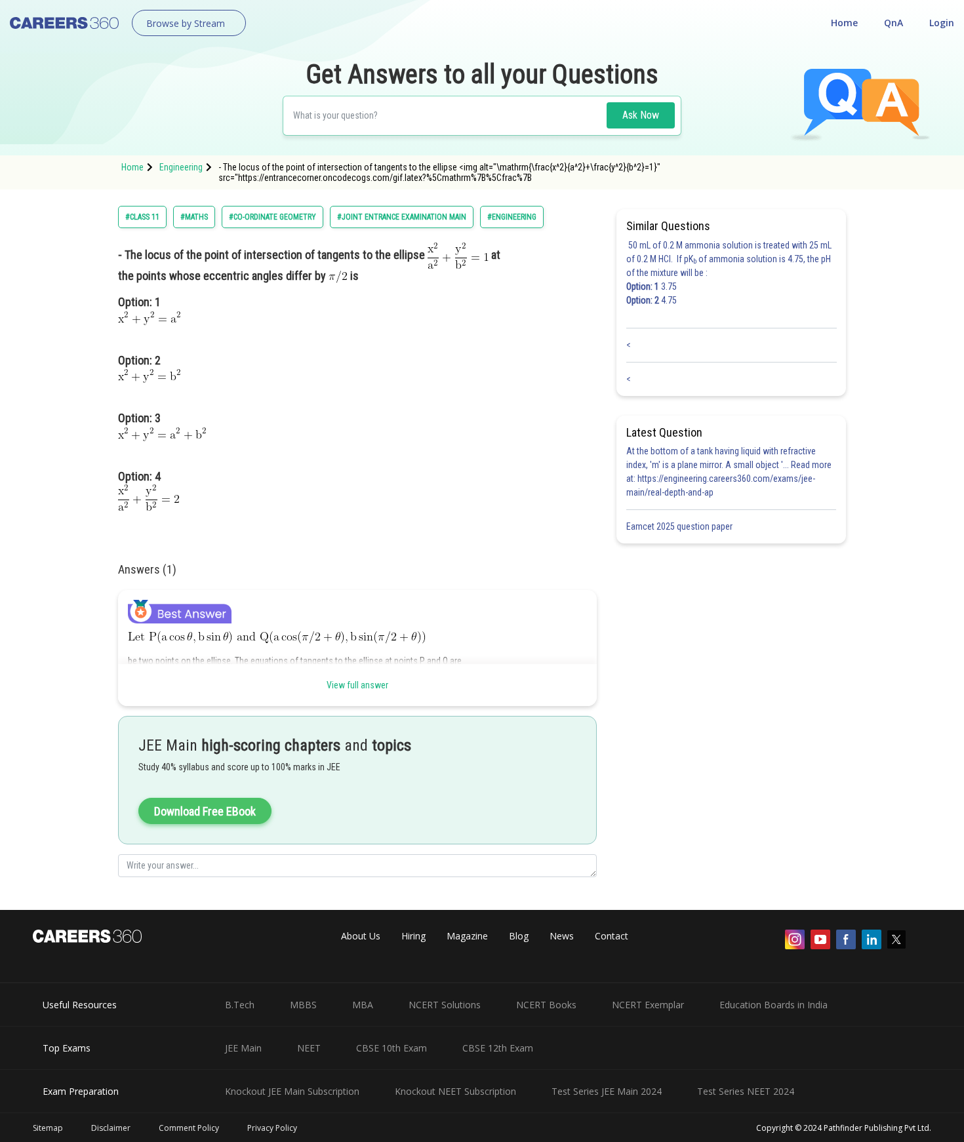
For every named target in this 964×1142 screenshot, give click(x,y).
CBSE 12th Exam (497, 1048)
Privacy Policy (272, 1127)
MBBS (303, 1004)
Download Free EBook (205, 811)
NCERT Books (546, 1004)
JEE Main (243, 1048)
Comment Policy (189, 1127)
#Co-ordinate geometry (272, 217)
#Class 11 (142, 217)
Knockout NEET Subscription (455, 1091)
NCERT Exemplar (648, 1004)
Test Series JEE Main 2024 (607, 1091)
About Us (360, 936)
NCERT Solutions (445, 1004)
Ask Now (640, 115)
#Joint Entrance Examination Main (401, 217)
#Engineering (511, 217)
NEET (309, 1048)
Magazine (467, 936)
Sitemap (48, 1127)
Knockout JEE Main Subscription (292, 1091)
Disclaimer (111, 1127)
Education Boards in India (773, 1004)
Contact (611, 936)
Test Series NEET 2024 (745, 1091)
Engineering (181, 167)
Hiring (413, 936)
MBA (362, 1004)
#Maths (194, 217)
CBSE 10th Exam (391, 1048)
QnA (893, 22)
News (562, 936)
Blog (519, 936)
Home (844, 22)
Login (941, 22)
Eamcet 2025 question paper (680, 526)
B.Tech (239, 1004)
